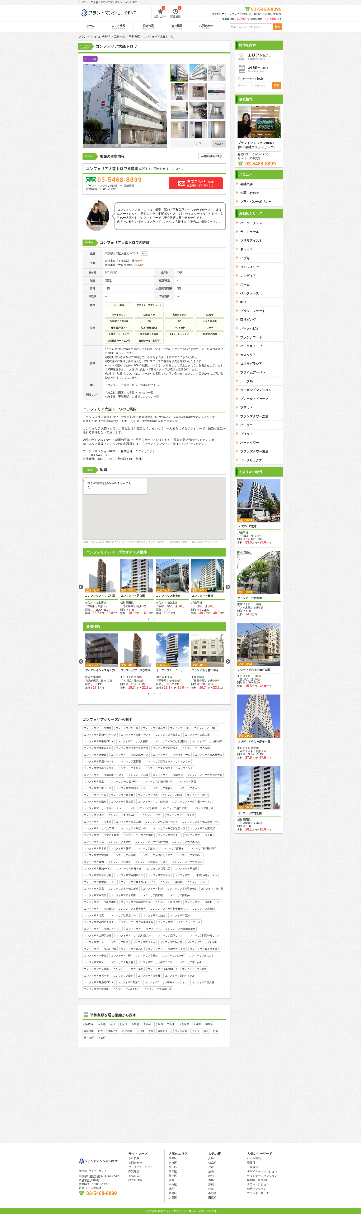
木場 (211, 1180)
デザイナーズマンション (262, 1171)
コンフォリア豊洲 (94, 861)
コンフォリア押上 (94, 781)
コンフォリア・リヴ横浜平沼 (151, 841)
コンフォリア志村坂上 (165, 748)
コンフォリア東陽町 (95, 801)
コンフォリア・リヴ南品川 (168, 774)
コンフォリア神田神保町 (202, 848)
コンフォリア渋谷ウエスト (99, 768)
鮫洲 (160, 1024)
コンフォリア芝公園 (133, 595)
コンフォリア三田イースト (136, 734)
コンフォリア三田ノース (97, 788)
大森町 (197, 1024)
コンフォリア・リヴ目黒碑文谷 (135, 922)
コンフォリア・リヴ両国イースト (102, 928)
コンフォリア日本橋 (95, 848)
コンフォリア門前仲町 (96, 855)
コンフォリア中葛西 (95, 895)
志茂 (211, 1184)
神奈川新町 (181, 1030)
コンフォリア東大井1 (189, 962)
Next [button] (227, 587)
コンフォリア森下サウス (169, 935)
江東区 (173, 1158)
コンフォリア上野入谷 (120, 962)
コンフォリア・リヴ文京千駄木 (101, 835)
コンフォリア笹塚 (121, 848)
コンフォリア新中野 (212, 888)
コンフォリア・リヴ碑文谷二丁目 (166, 948)
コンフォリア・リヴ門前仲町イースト (196, 875)
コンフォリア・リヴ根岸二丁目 (155, 962)
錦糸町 (212, 1162)
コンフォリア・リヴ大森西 (133, 741)
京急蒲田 (89, 1030)
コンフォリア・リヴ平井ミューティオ (166, 982)
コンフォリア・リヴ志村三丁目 (202, 902)
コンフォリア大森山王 (197, 734)
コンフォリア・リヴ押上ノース (143, 928)
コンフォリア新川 (153, 888)
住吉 (211, 1167)
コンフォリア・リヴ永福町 (142, 808)
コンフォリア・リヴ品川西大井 (204, 774)
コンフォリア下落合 (129, 768)
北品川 (123, 1024)
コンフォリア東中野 (149, 975)
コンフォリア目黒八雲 (157, 868)
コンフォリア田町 (202, 595)
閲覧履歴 (175, 12)
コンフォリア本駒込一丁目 (131, 788)
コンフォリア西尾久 (129, 982)
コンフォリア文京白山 (128, 821)
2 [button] (155, 619)
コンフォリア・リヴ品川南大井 (133, 935)
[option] (101, 587)
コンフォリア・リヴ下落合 (128, 968)
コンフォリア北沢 (94, 915)
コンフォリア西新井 (178, 895)
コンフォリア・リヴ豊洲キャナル (171, 754)
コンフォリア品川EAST (126, 989)
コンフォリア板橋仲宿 (167, 902)
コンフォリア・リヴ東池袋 (202, 942)
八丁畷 (140, 1030)
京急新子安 (164, 1030)
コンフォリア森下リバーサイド (138, 881)
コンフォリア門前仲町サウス (203, 935)
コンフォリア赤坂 (187, 788)
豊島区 (173, 1193)
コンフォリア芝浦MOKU (98, 868)
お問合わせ (206, 27)
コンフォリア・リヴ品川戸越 (100, 948)
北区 (171, 1188)
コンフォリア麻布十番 (96, 975)
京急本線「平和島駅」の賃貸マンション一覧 (132, 396)
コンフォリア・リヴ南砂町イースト (104, 774)
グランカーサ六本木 (250, 598)
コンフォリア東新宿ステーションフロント (169, 768)
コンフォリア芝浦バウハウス (100, 734)
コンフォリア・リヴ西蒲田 (187, 861)
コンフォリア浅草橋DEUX (162, 968)
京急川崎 (127, 1030)
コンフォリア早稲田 (186, 868)
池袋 (211, 1171)
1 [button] (148, 619)
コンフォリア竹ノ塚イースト (161, 821)
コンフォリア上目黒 (95, 794)
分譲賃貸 (252, 1167)
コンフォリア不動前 (146, 955)
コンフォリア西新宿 (151, 895)
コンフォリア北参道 (119, 861)
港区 (171, 1180)
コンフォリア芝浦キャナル (180, 975)
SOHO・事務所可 (258, 1180)
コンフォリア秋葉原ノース (123, 915)
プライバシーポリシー (142, 1167)
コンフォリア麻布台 (168, 595)
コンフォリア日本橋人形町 (123, 888)
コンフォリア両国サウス (129, 875)
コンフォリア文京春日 (189, 855)
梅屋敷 (209, 1024)
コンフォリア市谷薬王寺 (158, 989)
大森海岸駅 (125, 265)
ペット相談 (254, 1158)
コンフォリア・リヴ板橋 (196, 748)
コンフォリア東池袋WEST (123, 815)
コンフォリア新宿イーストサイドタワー (167, 761)
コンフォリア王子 (94, 942)
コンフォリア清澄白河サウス (132, 748)
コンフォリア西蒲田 (124, 855)
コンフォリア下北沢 (119, 841)
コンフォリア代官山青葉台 (180, 928)
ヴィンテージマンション (262, 1175)
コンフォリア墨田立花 (174, 808)
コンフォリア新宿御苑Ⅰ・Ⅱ (157, 781)
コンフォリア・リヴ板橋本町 (100, 902)
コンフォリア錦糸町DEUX (98, 982)
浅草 (211, 1188)
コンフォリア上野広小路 (97, 935)
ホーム (90, 27)
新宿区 (173, 1175)
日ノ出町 (89, 1037)
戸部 (215, 1030)
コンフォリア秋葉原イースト (151, 861)
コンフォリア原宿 (94, 888)
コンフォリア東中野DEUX (98, 741)
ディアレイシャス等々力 (100, 670)
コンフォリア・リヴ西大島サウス (129, 754)
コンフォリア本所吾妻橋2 (181, 888)
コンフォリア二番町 (205, 727)
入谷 (211, 1158)
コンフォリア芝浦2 (146, 848)
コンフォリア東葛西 (203, 908)
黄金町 (102, 1037)
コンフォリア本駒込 (161, 788)
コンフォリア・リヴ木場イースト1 (103, 808)
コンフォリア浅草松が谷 (97, 875)
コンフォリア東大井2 (201, 955)
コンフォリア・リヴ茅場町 (138, 835)
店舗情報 (128, 185)
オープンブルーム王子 (169, 670)
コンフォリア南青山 (169, 835)
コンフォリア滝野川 (198, 794)
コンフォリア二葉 (138, 774)
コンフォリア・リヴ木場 (100, 595)
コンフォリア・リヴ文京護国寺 (169, 741)
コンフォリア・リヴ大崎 (132, 828)
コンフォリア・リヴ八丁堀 (99, 828)
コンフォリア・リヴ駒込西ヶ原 (167, 828)
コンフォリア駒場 (172, 794)
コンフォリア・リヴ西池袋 (153, 801)
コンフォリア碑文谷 (203, 982)
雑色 (100, 1030)
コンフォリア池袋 (94, 815)
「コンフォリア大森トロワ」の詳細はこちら (132, 385)
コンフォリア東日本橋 (128, 868)
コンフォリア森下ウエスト (205, 948)
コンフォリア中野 (121, 955)
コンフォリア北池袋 (95, 754)
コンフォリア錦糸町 (173, 955)
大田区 (117, 253)
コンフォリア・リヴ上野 (198, 835)
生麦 (150, 1030)
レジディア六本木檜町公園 (254, 669)
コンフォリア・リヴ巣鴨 (97, 821)
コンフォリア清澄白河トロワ (156, 855)
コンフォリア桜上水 (144, 942)
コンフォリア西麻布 (172, 848)
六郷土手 (113, 1030)
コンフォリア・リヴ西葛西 (99, 908)
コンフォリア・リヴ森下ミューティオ (179, 922)
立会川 (171, 1024)
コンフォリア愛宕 (123, 975)
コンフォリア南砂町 (171, 881)
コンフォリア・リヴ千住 (180, 815)
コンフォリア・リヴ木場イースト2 (191, 801)
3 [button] (161, 619)
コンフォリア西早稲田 (123, 895)
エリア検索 (118, 27)
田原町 (212, 1197)
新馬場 (135, 1024)
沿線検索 (148, 27)
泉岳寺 (102, 1024)
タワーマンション (258, 1184)
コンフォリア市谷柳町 (96, 989)
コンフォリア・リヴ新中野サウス (169, 908)
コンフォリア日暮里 (122, 801)
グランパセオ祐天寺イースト (208, 670)
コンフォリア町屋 (118, 942)
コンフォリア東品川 (132, 948)
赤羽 (211, 1175)
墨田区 (173, 1171)
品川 (112, 1024)
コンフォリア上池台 (154, 915)
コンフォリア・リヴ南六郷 (207, 741)
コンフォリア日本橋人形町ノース (201, 821)
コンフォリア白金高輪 (96, 968)
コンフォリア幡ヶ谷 (202, 808)
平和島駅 (123, 260)
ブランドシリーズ (258, 1193)
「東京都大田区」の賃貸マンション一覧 (129, 392)
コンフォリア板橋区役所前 (136, 902)
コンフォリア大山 (152, 815)
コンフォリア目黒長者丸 (208, 754)
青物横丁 (148, 1024)
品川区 (173, 1167)
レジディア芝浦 (247, 526)
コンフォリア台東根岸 (202, 828)
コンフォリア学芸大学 (194, 968)
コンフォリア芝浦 (180, 915)
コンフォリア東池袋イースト (100, 881)
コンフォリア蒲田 (197, 881)
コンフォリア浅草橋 (159, 875)
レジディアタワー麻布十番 (254, 741)
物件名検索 (135, 1180)
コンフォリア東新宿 (129, 761)
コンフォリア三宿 (94, 841)
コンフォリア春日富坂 (167, 734)
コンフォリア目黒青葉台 (132, 908)
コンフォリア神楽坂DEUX (123, 781)
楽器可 (251, 1162)
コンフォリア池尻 (148, 794)
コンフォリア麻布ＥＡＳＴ (99, 922)
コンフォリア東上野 (122, 794)
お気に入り (160, 12)
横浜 (205, 1030)
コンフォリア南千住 (95, 955)
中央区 (173, 1184)
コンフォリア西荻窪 (171, 942)
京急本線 (110, 260)
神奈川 (195, 1030)
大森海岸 (184, 1024)
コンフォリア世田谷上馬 (97, 748)
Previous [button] (80, 587)
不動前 (212, 1193)
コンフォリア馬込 (94, 962)
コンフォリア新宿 (186, 781)
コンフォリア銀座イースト (99, 761)
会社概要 (177, 27)
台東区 (173, 1162)
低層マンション (256, 1188)
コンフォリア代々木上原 (186, 841)
